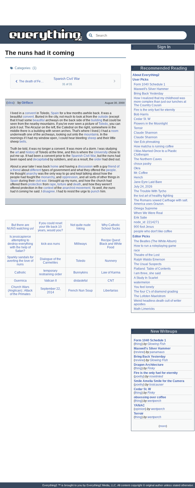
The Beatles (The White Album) (155, 241)
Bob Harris (141, 114)
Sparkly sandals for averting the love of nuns (20, 260)
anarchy (31, 173)
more (163, 426)
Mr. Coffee (141, 173)
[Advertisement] (97, 12)
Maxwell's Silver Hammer (151, 89)
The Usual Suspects (147, 264)
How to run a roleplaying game (155, 246)
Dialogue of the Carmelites (50, 260)
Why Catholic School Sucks (110, 226)
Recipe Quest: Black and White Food (111, 243)
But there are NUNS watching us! (20, 226)
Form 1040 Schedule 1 (149, 84)
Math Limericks (144, 309)
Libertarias (110, 290)
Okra (137, 168)
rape (53, 184)
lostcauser (156, 384)
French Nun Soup (80, 290)
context (48, 188)
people (111, 170)
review (139, 352)
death (77, 184)
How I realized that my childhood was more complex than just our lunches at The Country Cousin (160, 101)
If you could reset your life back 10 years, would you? (50, 226)
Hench (138, 177)
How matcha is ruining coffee (154, 146)
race (137, 250)
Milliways (80, 244)
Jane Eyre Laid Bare (148, 182)
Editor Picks (141, 236)
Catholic (20, 272)
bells (23, 141)
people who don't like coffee (153, 231)
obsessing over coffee (150, 397)
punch (95, 191)
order (98, 159)
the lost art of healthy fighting (153, 195)
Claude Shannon (145, 132)
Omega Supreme (145, 208)
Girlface (27, 102)
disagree (49, 191)
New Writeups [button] (164, 331)
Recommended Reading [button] (163, 68)
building (96, 120)
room (114, 131)
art (17, 152)
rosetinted (156, 376)
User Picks (141, 79)
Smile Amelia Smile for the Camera (159, 381)
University (101, 152)
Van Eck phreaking (147, 142)
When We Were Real (148, 213)
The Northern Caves (148, 159)
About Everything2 (146, 75)
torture (61, 184)
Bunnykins (80, 272)
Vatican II (50, 280)
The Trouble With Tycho (150, 191)
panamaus (157, 352)
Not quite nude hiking (80, 226)
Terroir (138, 128)
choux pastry (142, 163)
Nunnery (111, 261)
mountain (90, 134)
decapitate (40, 159)
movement (83, 188)
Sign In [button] (164, 47)
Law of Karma (110, 272)
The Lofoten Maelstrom (150, 296)
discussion (85, 166)
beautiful (39, 120)
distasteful (81, 280)
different (35, 170)
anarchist (68, 188)
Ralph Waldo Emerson (149, 259)
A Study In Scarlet (146, 278)
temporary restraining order (50, 272)
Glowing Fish (157, 344)
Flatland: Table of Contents (152, 268)
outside (103, 116)
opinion (140, 409)
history (30, 152)
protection (35, 184)
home (54, 166)
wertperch (154, 401)
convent (30, 113)
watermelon (142, 282)
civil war (41, 180)
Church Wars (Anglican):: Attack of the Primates (20, 290)
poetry (139, 376)
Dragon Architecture (149, 365)
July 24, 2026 (143, 186)
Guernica (20, 280)
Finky (151, 368)
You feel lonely (144, 287)
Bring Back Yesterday (148, 93)
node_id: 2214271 (146, 222)
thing (138, 344)
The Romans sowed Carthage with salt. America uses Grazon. (161, 202)
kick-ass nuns (50, 244)
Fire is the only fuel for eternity (154, 110)
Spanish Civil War (67, 79)
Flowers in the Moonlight (151, 123)
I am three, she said (147, 273)
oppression (70, 177)
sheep (92, 138)
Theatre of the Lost (146, 255)
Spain (55, 113)
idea (10, 102)
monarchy (48, 177)
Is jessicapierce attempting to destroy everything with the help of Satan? (20, 244)
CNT (111, 280)
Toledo (103, 124)
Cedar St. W (142, 119)
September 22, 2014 (50, 290)
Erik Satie (140, 217)
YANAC (139, 405)
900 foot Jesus (144, 226)
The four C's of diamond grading (156, 291)
